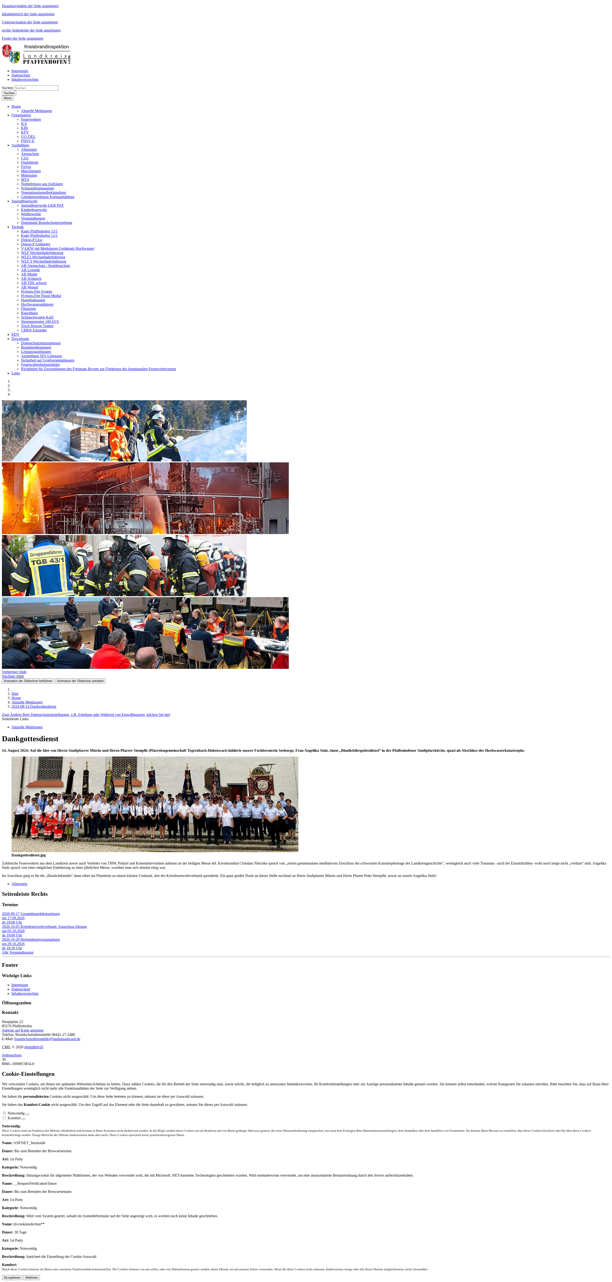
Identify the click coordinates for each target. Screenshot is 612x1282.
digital (33, 1047)
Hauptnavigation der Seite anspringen (30, 6)
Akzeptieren (12, 1277)
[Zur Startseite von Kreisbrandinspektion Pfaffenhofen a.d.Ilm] (38, 63)
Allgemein (19, 884)
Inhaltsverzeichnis (24, 993)
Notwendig (16, 1113)
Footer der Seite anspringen (22, 38)
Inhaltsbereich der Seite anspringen (28, 14)
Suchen (7, 88)
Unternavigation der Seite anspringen (30, 22)
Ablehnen (31, 1277)
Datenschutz (20, 989)
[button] (16, 106)
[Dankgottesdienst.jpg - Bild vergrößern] (154, 851)
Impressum (19, 985)
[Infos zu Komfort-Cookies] (23, 1119)
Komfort (14, 1118)
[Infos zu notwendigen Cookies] (27, 1114)
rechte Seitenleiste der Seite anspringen (31, 30)
